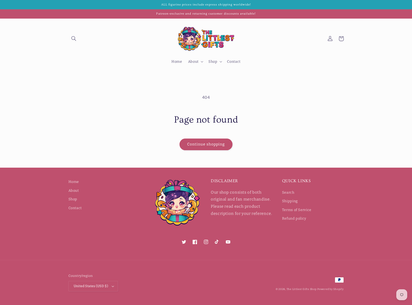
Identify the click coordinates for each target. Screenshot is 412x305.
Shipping (290, 201)
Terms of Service (296, 210)
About (73, 190)
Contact (75, 208)
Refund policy (294, 218)
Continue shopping (206, 144)
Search (288, 192)
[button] (73, 38)
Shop (72, 199)
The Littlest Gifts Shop (302, 289)
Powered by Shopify (330, 289)
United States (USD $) (91, 286)
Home (73, 182)
